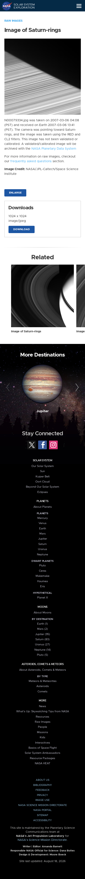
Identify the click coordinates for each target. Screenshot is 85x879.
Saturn (42, 544)
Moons (42, 607)
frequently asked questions (31, 161)
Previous (8, 387)
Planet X (42, 597)
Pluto (42, 565)
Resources (42, 716)
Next (76, 387)
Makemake (42, 576)
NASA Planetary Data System (53, 148)
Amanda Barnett (52, 846)
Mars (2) (42, 629)
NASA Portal (42, 810)
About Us (42, 780)
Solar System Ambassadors (42, 753)
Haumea (42, 581)
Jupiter (42, 411)
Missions (42, 732)
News (42, 706)
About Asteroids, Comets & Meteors (42, 670)
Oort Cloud (42, 481)
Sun (42, 471)
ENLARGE (15, 193)
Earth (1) (42, 623)
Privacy (42, 795)
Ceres (42, 571)
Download (21, 229)
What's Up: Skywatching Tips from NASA (42, 711)
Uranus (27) (42, 644)
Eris (42, 586)
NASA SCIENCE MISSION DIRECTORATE (42, 805)
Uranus (42, 549)
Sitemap (42, 815)
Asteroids (42, 686)
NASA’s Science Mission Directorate (42, 840)
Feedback (42, 790)
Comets (42, 691)
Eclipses (42, 492)
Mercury (42, 518)
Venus (42, 523)
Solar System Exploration (22, 5)
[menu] (79, 6)
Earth (42, 528)
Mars (42, 533)
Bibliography (42, 785)
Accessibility (42, 820)
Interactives (42, 742)
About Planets (42, 507)
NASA (5, 5)
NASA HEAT (42, 763)
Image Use (42, 800)
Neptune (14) (42, 649)
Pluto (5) (42, 655)
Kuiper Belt (43, 476)
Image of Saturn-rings (26, 331)
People (42, 727)
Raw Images (13, 20)
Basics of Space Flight (42, 748)
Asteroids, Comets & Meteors (42, 664)
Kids (42, 737)
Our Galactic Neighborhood (22, 14)
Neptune (42, 554)
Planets (42, 501)
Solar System (42, 460)
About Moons (42, 612)
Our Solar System (42, 466)
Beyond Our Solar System (42, 486)
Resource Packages (42, 758)
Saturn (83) (42, 639)
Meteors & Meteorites (43, 681)
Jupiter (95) (42, 634)
